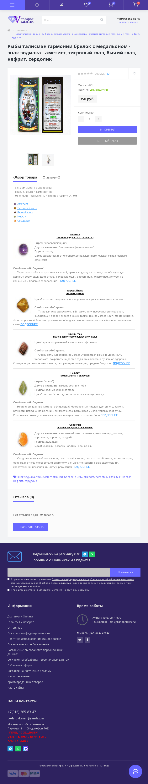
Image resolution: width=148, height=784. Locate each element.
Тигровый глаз (27, 208)
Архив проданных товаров (25, 682)
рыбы (78, 477)
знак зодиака (26, 477)
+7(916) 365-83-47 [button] (22, 712)
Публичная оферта (20, 665)
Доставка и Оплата (20, 616)
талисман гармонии (49, 477)
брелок (68, 477)
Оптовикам (15, 627)
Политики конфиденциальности (70, 579)
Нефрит (22, 216)
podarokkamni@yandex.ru (26, 718)
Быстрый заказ (107, 141)
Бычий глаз (25, 212)
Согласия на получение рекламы (70, 589)
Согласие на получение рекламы (29, 671)
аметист (89, 477)
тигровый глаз (105, 477)
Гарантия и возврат (21, 622)
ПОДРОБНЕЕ (67, 280)
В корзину (107, 129)
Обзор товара (25, 177)
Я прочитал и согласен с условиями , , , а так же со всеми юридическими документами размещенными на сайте (72, 583)
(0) (108, 73)
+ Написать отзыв (30, 527)
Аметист (22, 30)
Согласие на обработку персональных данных (38, 659)
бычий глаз (123, 477)
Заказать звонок (128, 22)
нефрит (18, 481)
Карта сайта (16, 687)
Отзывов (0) (51, 177)
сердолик (30, 481)
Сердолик (23, 220)
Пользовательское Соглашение (28, 644)
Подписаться (125, 572)
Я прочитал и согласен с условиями (50, 589)
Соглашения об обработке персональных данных (48, 582)
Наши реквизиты (19, 676)
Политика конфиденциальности (29, 633)
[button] (61, 5)
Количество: (86, 112)
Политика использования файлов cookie (34, 639)
